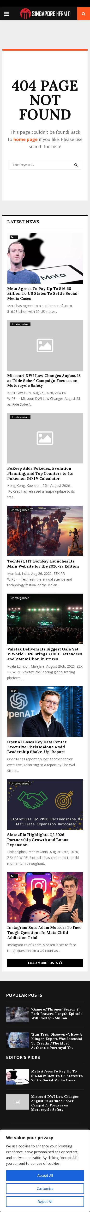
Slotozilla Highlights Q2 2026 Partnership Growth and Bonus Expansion (37, 839)
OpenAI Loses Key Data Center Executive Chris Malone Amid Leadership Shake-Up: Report (36, 746)
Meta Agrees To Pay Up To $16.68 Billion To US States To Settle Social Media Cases (42, 293)
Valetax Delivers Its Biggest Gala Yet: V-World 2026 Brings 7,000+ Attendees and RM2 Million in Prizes (44, 654)
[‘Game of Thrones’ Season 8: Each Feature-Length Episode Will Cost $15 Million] (17, 1014)
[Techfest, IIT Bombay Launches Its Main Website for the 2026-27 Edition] (45, 531)
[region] (45, 1171)
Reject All (45, 1201)
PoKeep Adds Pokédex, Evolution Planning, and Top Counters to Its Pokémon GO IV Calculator (40, 473)
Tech (14, 237)
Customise (45, 1188)
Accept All (45, 1175)
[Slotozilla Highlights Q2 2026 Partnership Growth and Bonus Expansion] (45, 804)
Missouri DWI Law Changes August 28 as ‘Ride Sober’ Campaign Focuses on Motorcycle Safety (44, 380)
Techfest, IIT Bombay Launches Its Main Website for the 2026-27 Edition (43, 564)
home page (25, 139)
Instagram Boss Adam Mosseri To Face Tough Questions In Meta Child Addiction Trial (44, 932)
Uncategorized (20, 324)
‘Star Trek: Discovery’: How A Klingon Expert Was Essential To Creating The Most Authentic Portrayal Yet (56, 1041)
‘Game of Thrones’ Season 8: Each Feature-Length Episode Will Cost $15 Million (56, 1013)
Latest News (23, 221)
